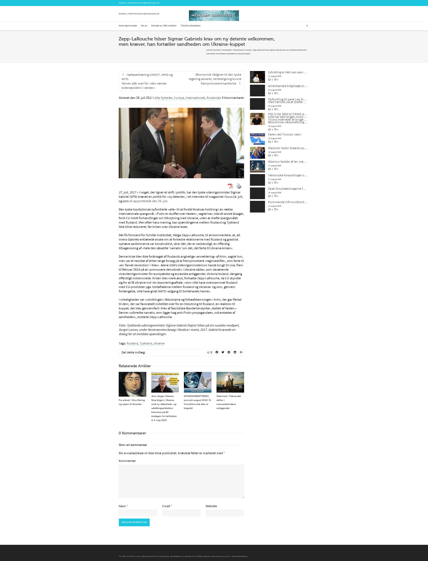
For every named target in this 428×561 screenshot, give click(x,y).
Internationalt (195, 98)
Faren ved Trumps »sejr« (285, 134)
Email (166, 506)
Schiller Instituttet (213, 50)
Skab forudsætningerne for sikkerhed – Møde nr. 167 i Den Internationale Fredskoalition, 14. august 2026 (288, 188)
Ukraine (159, 343)
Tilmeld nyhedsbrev (191, 25)
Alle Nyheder (163, 98)
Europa (179, 98)
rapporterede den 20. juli (150, 201)
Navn (122, 506)
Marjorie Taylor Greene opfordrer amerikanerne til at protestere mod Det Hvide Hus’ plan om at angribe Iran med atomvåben (288, 148)
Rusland (212, 98)
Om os (144, 25)
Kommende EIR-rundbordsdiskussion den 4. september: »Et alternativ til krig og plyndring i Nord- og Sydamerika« (288, 202)
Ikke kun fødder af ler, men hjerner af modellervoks (288, 161)
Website (211, 506)
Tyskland (146, 343)
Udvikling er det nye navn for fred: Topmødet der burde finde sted (288, 72)
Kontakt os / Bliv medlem (164, 25)
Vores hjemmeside (128, 25)
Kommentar (127, 461)
